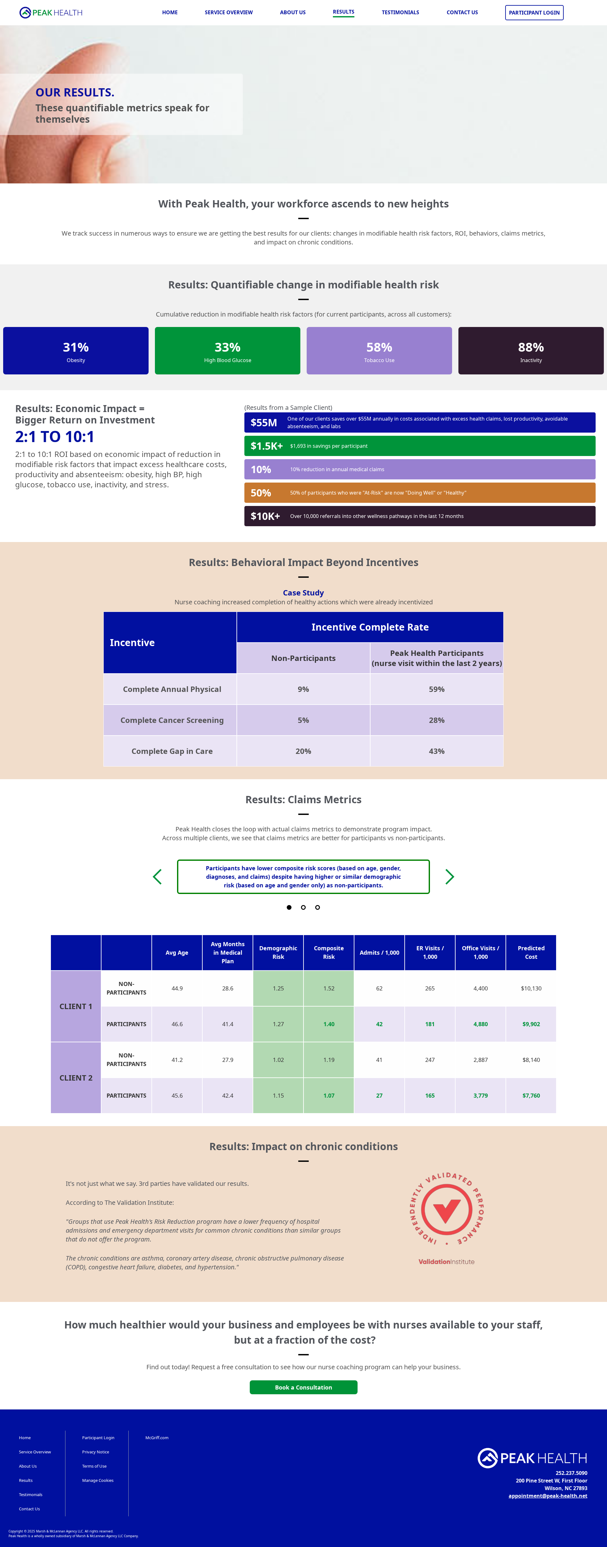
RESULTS (343, 11)
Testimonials (30, 1494)
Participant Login (98, 1437)
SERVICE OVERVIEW (229, 12)
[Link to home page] (51, 12)
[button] (160, 876)
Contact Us (29, 1509)
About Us (28, 1466)
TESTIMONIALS (400, 12)
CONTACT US (462, 12)
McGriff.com (157, 1437)
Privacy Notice (95, 1452)
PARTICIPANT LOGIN (534, 12)
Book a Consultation (303, 1387)
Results (26, 1480)
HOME (170, 12)
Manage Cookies (97, 1480)
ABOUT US (293, 12)
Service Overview (35, 1452)
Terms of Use (94, 1466)
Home (25, 1437)
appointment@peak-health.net (548, 1495)
